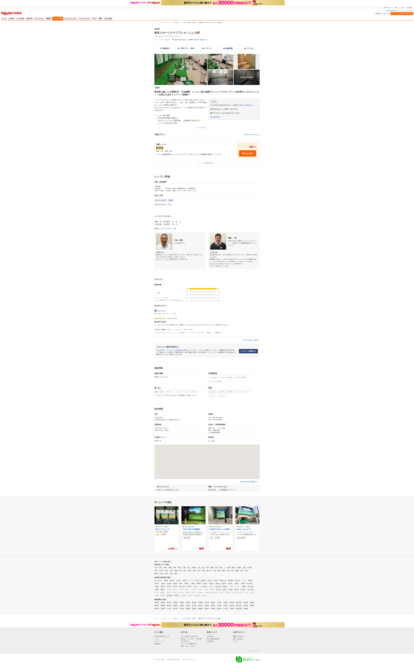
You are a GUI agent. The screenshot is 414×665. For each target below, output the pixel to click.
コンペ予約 (20, 18)
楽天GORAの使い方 (392, 10)
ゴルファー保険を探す (189, 643)
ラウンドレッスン (71, 18)
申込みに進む (247, 153)
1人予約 (11, 18)
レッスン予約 (57, 18)
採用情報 (210, 641)
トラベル (402, 7)
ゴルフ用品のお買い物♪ (189, 636)
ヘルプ (401, 10)
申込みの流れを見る (250, 134)
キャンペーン (39, 18)
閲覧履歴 (378, 13)
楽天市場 (409, 7)
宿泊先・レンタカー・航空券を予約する (191, 640)
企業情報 (210, 636)
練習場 (48, 18)
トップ (4, 18)
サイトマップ (409, 10)
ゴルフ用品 (108, 18)
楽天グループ (387, 7)
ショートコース (84, 18)
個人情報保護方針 (213, 639)
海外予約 (29, 18)
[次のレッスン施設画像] (259, 528)
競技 (100, 18)
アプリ (94, 18)
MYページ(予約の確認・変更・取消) (401, 13)
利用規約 (157, 644)
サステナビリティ (188, 659)
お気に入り (386, 13)
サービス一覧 (158, 659)
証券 (396, 7)
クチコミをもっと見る (250, 340)
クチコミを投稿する (248, 351)
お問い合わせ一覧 (173, 659)
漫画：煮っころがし (188, 646)
